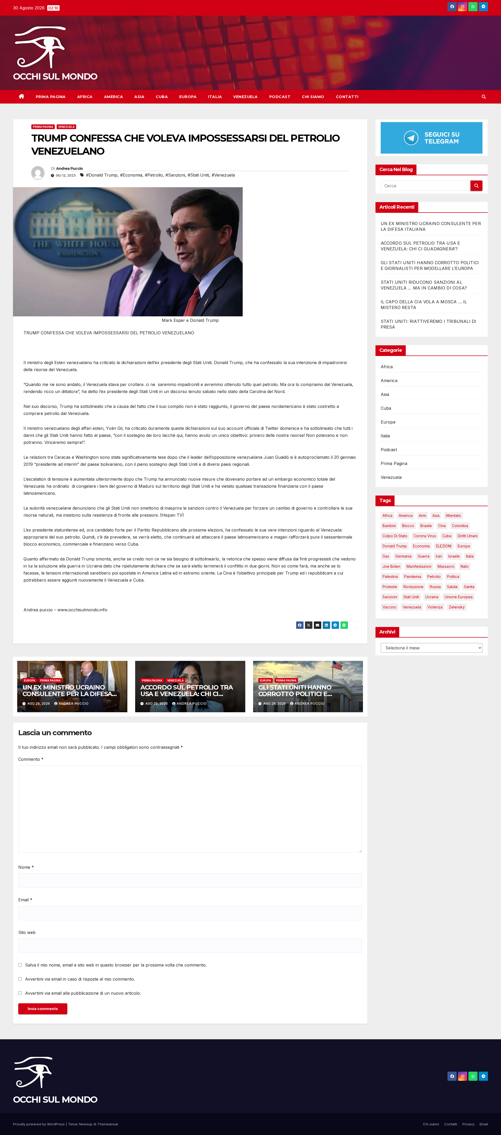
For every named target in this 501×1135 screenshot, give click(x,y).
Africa (85, 96)
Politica (453, 577)
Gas (386, 556)
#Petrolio (154, 175)
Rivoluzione (413, 587)
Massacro (446, 566)
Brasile (426, 526)
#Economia (131, 175)
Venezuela (245, 96)
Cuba (162, 96)
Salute (452, 587)
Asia (139, 96)
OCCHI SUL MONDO (55, 76)
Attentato (453, 516)
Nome (26, 867)
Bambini (389, 526)
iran (439, 556)
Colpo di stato (395, 536)
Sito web (26, 932)
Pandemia (412, 577)
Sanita (469, 587)
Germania (403, 556)
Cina (442, 526)
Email (25, 899)
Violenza (435, 607)
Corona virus (425, 536)
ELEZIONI (443, 546)
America (113, 96)
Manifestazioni (419, 566)
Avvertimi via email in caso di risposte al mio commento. (80, 979)
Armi (422, 516)
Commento (31, 759)
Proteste (390, 587)
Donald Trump (395, 546)
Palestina (390, 577)
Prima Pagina (51, 96)
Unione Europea (459, 597)
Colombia (460, 526)
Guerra (424, 556)
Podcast (280, 96)
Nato (465, 566)
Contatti (347, 96)
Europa (187, 96)
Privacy (468, 1124)
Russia (435, 587)
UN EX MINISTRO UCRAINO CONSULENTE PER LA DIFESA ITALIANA (67, 694)
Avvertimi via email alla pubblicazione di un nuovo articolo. (83, 993)
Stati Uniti (411, 597)
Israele (454, 556)
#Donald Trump (101, 175)
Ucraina (431, 597)
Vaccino (389, 607)
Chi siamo (313, 96)
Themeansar (107, 1124)
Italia (215, 96)
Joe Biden (391, 566)
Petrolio (434, 577)
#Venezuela (223, 175)
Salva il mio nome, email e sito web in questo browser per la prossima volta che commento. (116, 965)
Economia (421, 546)
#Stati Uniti (198, 175)
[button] (484, 96)
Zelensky (457, 607)
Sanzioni (390, 597)
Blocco (408, 526)
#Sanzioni (175, 175)
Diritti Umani (468, 536)
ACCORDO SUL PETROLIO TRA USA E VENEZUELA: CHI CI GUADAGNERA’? (186, 694)
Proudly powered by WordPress (39, 1124)
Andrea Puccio (69, 168)
